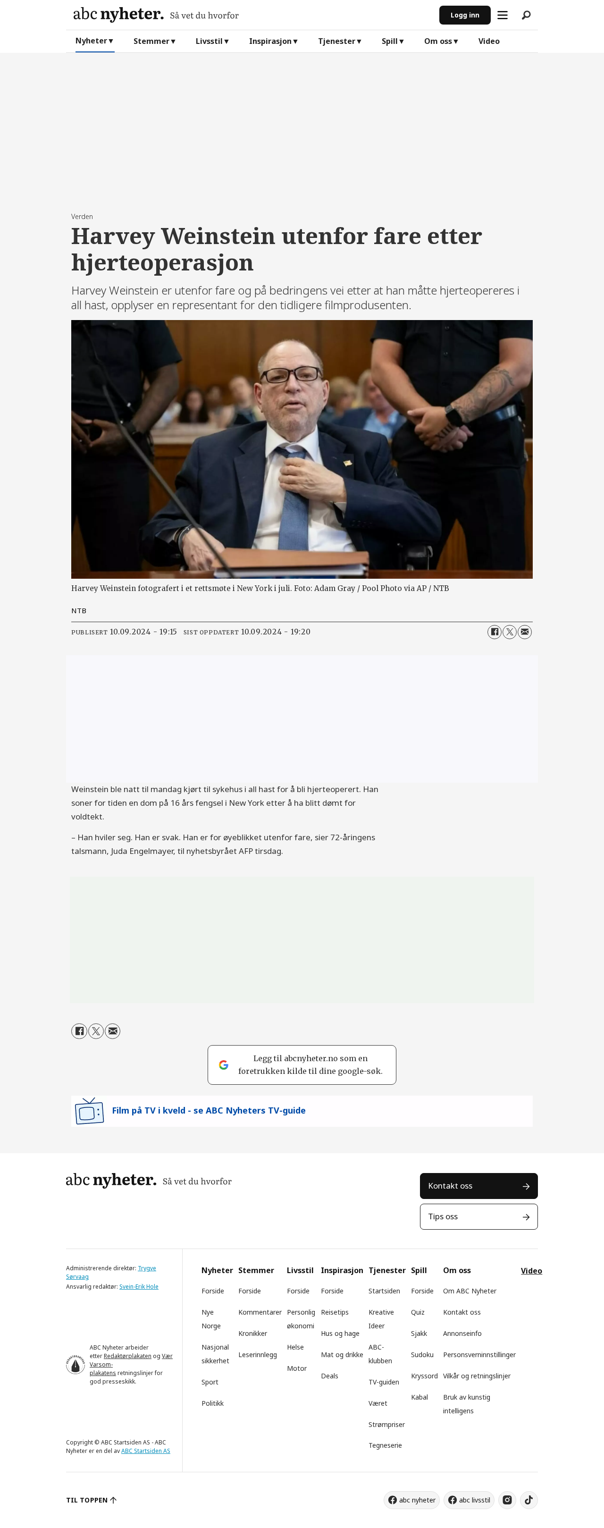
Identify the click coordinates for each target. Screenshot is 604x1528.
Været (378, 1403)
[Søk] (526, 15)
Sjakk (419, 1333)
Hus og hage (340, 1333)
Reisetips (335, 1312)
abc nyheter (417, 1499)
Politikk (212, 1403)
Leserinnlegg (257, 1354)
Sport (209, 1381)
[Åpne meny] (502, 15)
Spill (390, 41)
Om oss (438, 41)
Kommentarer (260, 1312)
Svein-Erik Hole (139, 1287)
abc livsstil (474, 1499)
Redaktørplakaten (127, 1356)
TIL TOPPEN (87, 1499)
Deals (329, 1375)
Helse (295, 1346)
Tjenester (336, 41)
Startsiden (384, 1290)
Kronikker (252, 1333)
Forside (212, 1290)
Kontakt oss (450, 1185)
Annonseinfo (462, 1333)
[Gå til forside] (253, 15)
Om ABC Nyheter (469, 1290)
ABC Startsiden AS (145, 1451)
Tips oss (443, 1216)
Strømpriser (387, 1424)
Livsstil (209, 41)
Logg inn (465, 14)
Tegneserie (385, 1445)
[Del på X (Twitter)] (510, 632)
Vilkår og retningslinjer (477, 1375)
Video (489, 41)
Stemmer (151, 41)
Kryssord (424, 1375)
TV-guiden (384, 1381)
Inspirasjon (270, 41)
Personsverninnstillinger (479, 1354)
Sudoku (422, 1354)
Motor (297, 1368)
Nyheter (91, 40)
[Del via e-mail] (525, 632)
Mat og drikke (342, 1354)
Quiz (418, 1312)
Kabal (419, 1397)
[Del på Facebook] (494, 632)
